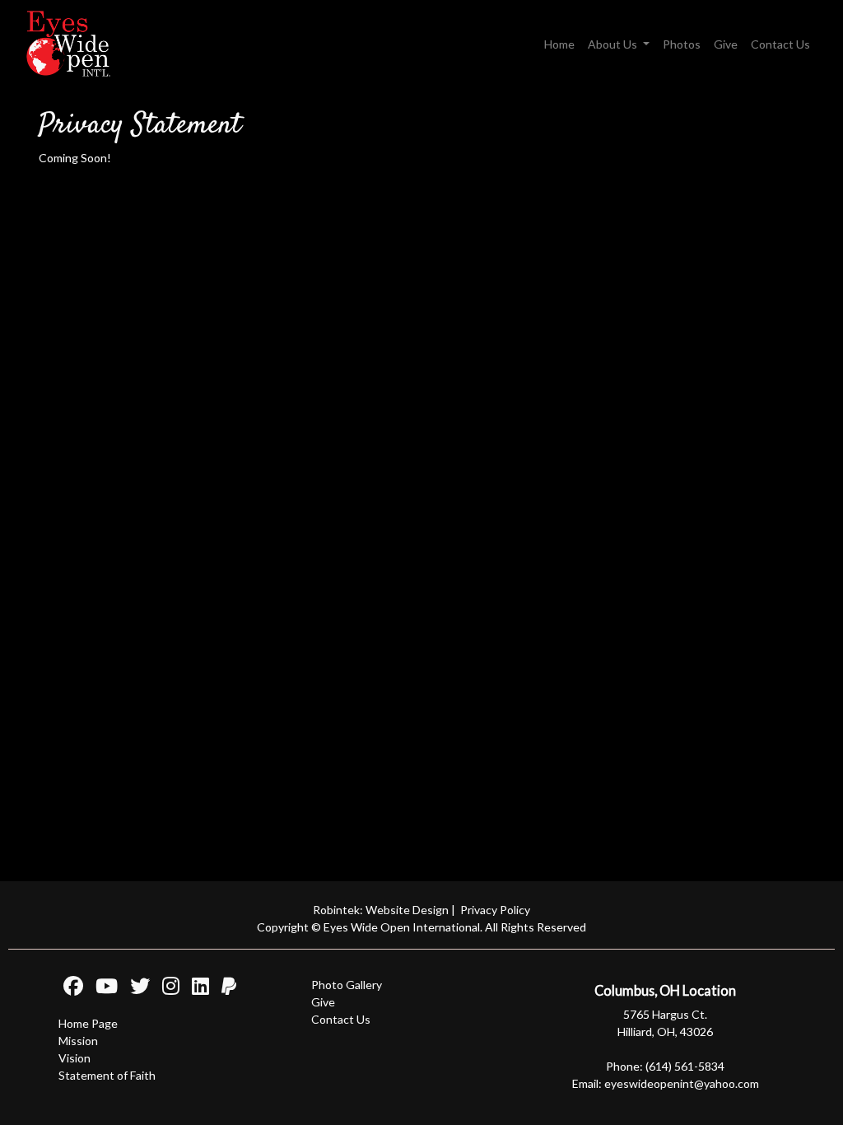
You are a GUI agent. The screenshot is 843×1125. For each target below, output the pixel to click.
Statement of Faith (107, 1075)
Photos (682, 44)
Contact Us (780, 44)
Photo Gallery (346, 985)
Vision (74, 1058)
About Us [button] (614, 44)
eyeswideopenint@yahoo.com (681, 1083)
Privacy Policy (495, 910)
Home (559, 44)
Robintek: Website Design (381, 910)
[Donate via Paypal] (224, 989)
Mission (78, 1041)
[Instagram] (165, 989)
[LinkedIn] (195, 989)
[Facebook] (70, 989)
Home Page (88, 1023)
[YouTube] (102, 989)
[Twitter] (135, 989)
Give (726, 44)
